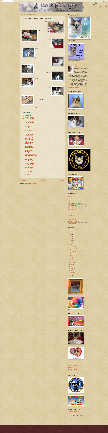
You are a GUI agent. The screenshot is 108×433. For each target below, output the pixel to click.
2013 (71, 230)
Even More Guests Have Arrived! (77, 251)
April (72, 266)
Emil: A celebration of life (73, 369)
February (73, 270)
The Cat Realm (71, 198)
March (72, 268)
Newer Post (23, 180)
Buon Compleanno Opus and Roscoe (78, 255)
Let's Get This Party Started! (76, 253)
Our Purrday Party (74, 249)
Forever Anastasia (72, 371)
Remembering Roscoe (72, 365)
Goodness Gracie (71, 196)
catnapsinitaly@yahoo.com (73, 411)
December (73, 246)
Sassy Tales (70, 367)
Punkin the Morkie (72, 223)
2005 (71, 275)
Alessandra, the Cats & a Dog (74, 203)
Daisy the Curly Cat (72, 209)
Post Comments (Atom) (31, 183)
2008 (71, 240)
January (72, 272)
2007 (71, 242)
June (72, 264)
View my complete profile (73, 87)
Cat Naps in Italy (79, 66)
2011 (71, 234)
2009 (71, 238)
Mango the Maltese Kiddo (73, 221)
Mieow (69, 199)
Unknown (27, 115)
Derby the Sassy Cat (72, 211)
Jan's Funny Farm (72, 205)
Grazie (71, 259)
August (72, 262)
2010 (71, 236)
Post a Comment (27, 174)
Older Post (62, 180)
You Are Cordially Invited (75, 257)
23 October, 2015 (28, 171)
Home (43, 180)
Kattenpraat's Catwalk (72, 201)
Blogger (60, 430)
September (73, 248)
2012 (71, 232)
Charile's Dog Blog (72, 219)
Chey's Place (71, 207)
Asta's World (70, 217)
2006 (71, 244)
